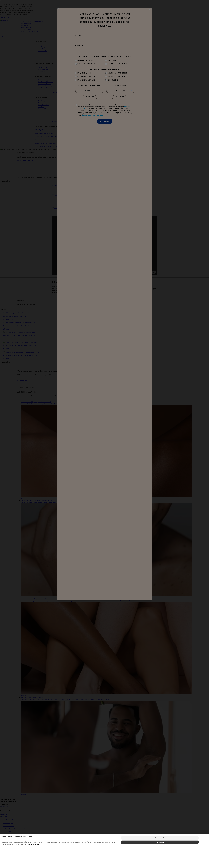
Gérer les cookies (160, 838)
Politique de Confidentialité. (35, 844)
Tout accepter (160, 842)
